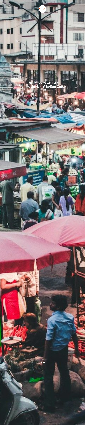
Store (3, 2)
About (8, 2)
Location (14, 2)
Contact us (20, 2)
